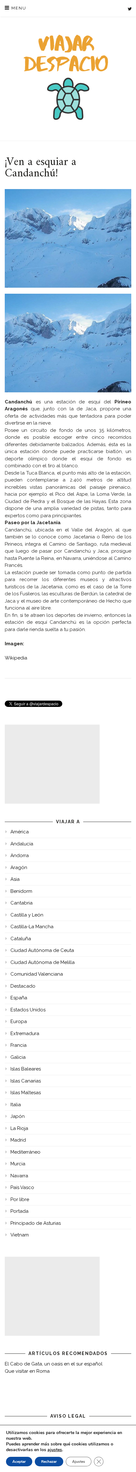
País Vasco (22, 1187)
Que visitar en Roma (27, 1371)
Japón (17, 1116)
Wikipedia (16, 658)
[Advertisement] (52, 764)
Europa (18, 1021)
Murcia (17, 1164)
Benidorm (21, 891)
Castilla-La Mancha (31, 926)
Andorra (19, 855)
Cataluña (20, 938)
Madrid (18, 1140)
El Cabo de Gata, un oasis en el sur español (53, 1364)
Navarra (19, 1176)
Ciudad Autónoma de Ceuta (42, 950)
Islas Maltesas (25, 1092)
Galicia (18, 1057)
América (19, 832)
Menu (18, 8)
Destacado (22, 986)
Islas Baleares (25, 1069)
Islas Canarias (25, 1081)
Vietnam (19, 1235)
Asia (15, 879)
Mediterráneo (25, 1152)
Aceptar (19, 1461)
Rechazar (49, 1461)
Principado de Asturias (35, 1223)
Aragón (18, 867)
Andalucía (21, 844)
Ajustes (78, 1461)
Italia (15, 1104)
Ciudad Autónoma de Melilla (42, 962)
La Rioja (19, 1128)
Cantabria (21, 903)
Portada (19, 1211)
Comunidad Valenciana (36, 974)
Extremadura (24, 1033)
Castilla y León (26, 915)
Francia (18, 1045)
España (18, 998)
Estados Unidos (28, 1010)
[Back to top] (122, 1458)
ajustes (54, 1450)
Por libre (19, 1199)
